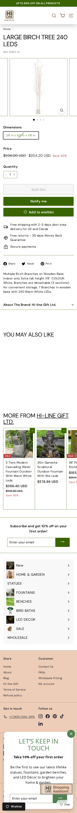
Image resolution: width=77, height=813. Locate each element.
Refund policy (12, 695)
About (7, 672)
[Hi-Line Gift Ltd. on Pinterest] (55, 716)
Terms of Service (14, 689)
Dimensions (12, 127)
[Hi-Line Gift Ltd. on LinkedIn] (40, 723)
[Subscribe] (62, 542)
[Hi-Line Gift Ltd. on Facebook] (48, 716)
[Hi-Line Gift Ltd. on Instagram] (40, 716)
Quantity (10, 167)
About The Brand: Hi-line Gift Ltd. (29, 305)
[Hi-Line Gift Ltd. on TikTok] (62, 716)
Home (7, 29)
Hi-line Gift (10, 684)
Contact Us (46, 666)
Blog (6, 678)
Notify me (38, 201)
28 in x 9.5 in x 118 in (21, 135)
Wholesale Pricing (50, 678)
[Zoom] (61, 110)
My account (46, 684)
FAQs (41, 672)
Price (7, 148)
